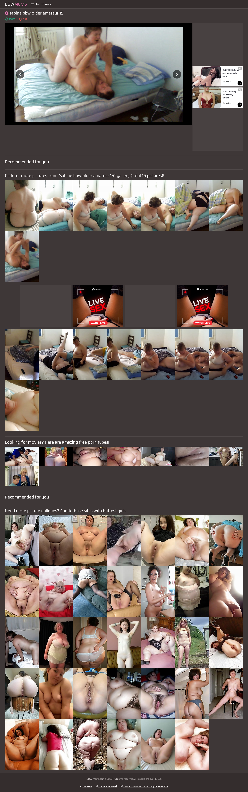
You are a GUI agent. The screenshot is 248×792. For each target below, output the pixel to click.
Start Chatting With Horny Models (229, 95)
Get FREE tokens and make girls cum (231, 73)
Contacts (87, 786)
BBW (16, 4)
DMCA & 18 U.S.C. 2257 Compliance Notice (145, 786)
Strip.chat (227, 82)
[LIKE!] (6, 19)
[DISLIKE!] (20, 19)
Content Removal (107, 786)
